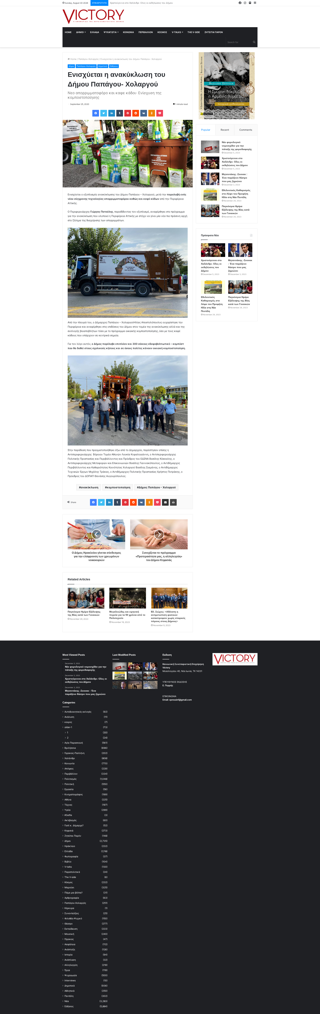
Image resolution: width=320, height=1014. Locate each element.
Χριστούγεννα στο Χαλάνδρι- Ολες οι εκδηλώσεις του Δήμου (235, 162)
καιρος (68, 722)
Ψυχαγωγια (110, 32)
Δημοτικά (102, 66)
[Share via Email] (165, 502)
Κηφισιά (68, 830)
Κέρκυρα (69, 908)
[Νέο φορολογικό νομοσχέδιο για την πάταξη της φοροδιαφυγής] (210, 147)
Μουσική (69, 934)
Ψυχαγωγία (70, 975)
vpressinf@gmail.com (180, 699)
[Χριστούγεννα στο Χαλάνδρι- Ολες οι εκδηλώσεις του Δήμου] (210, 163)
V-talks (176, 32)
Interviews (70, 980)
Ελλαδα (94, 32)
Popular (205, 129)
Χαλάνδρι (69, 758)
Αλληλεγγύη (71, 965)
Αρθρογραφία (71, 897)
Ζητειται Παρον (213, 32)
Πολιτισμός (70, 779)
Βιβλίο (67, 861)
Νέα (66, 1001)
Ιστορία (68, 954)
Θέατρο (68, 923)
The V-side (194, 32)
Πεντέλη (69, 996)
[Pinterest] (127, 113)
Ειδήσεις (114, 66)
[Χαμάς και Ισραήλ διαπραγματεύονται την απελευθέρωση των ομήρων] (135, 676)
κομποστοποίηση (118, 487)
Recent (225, 129)
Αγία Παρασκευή (73, 742)
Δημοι (80, 32)
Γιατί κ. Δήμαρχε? (74, 825)
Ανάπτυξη (69, 949)
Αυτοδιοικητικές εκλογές (77, 711)
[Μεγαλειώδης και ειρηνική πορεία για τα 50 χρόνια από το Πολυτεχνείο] (127, 598)
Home (68, 32)
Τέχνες (68, 804)
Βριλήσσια (70, 748)
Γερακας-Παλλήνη (74, 753)
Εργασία (69, 789)
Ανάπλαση (70, 959)
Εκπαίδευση (71, 928)
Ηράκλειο (69, 846)
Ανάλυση (69, 717)
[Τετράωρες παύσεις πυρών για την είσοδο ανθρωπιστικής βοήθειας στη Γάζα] (150, 685)
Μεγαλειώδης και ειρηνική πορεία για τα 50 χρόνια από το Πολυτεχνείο (127, 614)
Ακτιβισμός (70, 820)
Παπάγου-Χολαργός (88, 59)
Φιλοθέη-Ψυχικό (73, 918)
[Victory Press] (93, 17)
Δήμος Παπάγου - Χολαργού (157, 487)
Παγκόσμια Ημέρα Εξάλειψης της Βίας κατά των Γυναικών (236, 210)
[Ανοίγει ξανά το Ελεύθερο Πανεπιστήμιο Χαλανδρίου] (119, 685)
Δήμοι (71, 66)
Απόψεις (69, 768)
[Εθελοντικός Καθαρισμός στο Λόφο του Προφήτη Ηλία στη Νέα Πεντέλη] (210, 195)
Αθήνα (67, 799)
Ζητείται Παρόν (72, 835)
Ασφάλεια (69, 944)
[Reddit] (135, 113)
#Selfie (68, 815)
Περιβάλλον (71, 773)
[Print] (173, 502)
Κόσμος (68, 882)
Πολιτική (69, 784)
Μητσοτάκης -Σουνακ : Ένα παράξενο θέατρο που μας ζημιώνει (143, 3)
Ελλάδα (68, 851)
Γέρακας (69, 939)
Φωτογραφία (71, 856)
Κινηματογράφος (73, 794)
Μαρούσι (69, 887)
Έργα (67, 970)
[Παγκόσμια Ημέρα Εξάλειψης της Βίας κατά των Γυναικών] (86, 598)
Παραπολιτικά (72, 872)
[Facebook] (95, 113)
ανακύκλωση (89, 487)
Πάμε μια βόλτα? (73, 892)
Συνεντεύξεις (71, 913)
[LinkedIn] (111, 113)
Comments (245, 129)
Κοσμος (162, 32)
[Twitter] (103, 113)
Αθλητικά (69, 990)
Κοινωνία (69, 763)
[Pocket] (159, 113)
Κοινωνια (128, 32)
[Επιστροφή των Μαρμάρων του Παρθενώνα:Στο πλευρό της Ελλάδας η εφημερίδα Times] (135, 685)
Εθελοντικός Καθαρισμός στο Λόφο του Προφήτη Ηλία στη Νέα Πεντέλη (236, 194)
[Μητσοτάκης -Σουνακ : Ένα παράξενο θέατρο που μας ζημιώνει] (210, 179)
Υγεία (67, 810)
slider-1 (68, 727)
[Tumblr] (119, 113)
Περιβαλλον (145, 32)
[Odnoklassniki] (151, 113)
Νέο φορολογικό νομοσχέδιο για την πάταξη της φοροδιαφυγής (237, 146)
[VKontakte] (143, 113)
